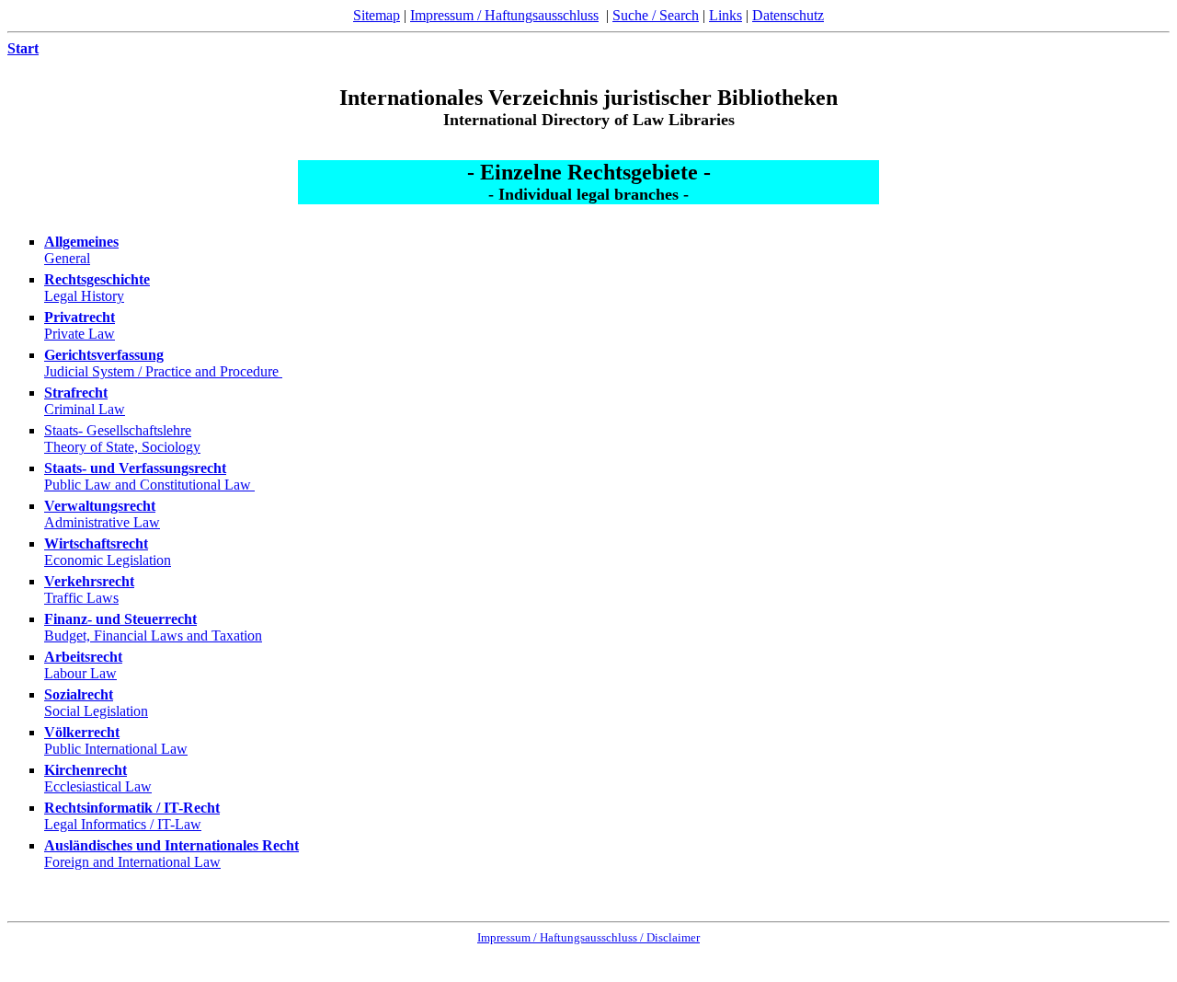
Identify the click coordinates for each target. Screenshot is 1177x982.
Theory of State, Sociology (122, 447)
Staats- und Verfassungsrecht (135, 468)
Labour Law (80, 673)
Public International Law (116, 749)
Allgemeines (81, 241)
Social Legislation (96, 711)
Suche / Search (655, 15)
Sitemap (376, 15)
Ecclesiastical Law (98, 786)
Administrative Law (102, 522)
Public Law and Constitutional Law (149, 484)
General (67, 258)
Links (725, 15)
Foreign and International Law (132, 862)
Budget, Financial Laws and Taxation (153, 635)
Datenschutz (788, 15)
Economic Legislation (107, 560)
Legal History (84, 296)
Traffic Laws (81, 598)
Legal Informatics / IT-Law (122, 824)
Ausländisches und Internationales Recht (171, 845)
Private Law (79, 333)
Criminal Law (84, 409)
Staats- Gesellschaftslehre (117, 430)
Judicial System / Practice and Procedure (163, 371)
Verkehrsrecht (89, 581)
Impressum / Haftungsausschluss (504, 15)
